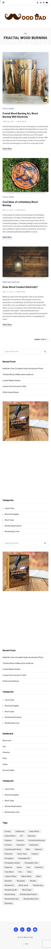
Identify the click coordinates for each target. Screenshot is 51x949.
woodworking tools (31, 899)
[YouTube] (35, 929)
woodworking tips (12, 899)
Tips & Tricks (8, 108)
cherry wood (34, 831)
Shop (5, 758)
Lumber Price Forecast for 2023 (14, 386)
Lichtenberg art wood (13, 849)
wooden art (9, 885)
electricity (31, 836)
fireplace (8, 840)
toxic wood (9, 872)
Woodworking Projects (13, 526)
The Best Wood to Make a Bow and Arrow (18, 374)
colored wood (10, 836)
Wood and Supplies (11, 282)
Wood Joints (23, 885)
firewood (20, 840)
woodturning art (11, 890)
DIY (21, 836)
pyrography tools (31, 863)
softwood (39, 867)
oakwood (38, 849)
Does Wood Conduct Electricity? (20, 287)
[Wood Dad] (25, 16)
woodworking (10, 894)
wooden (33, 881)
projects (35, 854)
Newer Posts (40, 339)
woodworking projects (28, 894)
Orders (5, 764)
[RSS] (29, 929)
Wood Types (9, 520)
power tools (22, 854)
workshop (8, 903)
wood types (26, 890)
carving (7, 831)
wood (38, 876)
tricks (29, 872)
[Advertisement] (25, 467)
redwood (8, 867)
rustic (19, 867)
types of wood (10, 876)
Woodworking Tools (12, 531)
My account (7, 740)
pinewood (8, 854)
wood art (8, 881)
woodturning (38, 885)
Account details (8, 770)
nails (28, 849)
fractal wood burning (36, 840)
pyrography (9, 858)
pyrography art (24, 858)
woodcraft (21, 881)
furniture (8, 845)
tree (20, 872)
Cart (4, 746)
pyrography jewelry (12, 863)
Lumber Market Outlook (11, 380)
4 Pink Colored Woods (11, 392)
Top (26, 944)
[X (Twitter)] (16, 929)
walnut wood (26, 876)
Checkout (6, 752)
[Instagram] (22, 929)
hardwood (20, 845)
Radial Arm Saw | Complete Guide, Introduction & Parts (23, 368)
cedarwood (20, 831)
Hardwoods (33, 845)
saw (28, 867)
